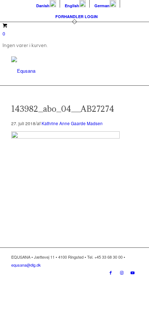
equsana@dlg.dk (26, 265)
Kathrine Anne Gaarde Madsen (72, 123)
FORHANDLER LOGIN (76, 16)
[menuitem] (46, 4)
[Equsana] (61, 70)
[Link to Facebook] (110, 272)
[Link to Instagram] (121, 272)
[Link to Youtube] (132, 272)
